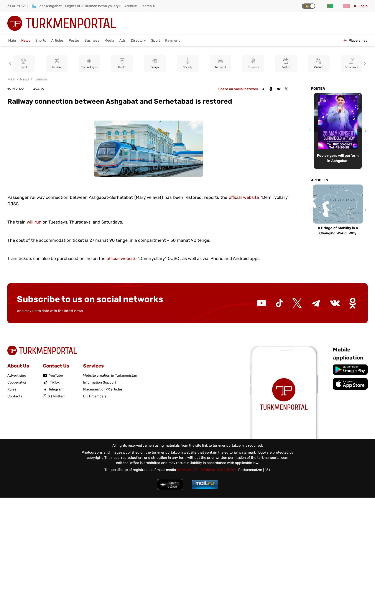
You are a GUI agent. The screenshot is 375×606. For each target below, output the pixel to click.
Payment (172, 40)
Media (109, 40)
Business (91, 40)
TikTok (54, 382)
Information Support (99, 382)
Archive (130, 6)
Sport (155, 40)
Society (155, 67)
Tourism (24, 67)
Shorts (40, 40)
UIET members (95, 396)
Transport (187, 67)
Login (363, 6)
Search (146, 6)
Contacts (14, 396)
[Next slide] (364, 63)
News (25, 40)
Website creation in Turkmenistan (110, 375)
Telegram (56, 389)
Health (89, 67)
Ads (122, 40)
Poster (74, 40)
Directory (138, 40)
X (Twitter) (56, 396)
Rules (11, 389)
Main (12, 40)
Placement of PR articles (103, 389)
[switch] (308, 6)
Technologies (56, 67)
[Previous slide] (11, 63)
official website (244, 197)
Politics (253, 67)
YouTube (56, 375)
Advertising (16, 375)
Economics (318, 67)
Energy (122, 67)
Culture (285, 67)
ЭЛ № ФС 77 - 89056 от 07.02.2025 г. (207, 470)
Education (351, 67)
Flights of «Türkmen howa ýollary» (93, 6)
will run (34, 222)
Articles (57, 40)
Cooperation (17, 382)
